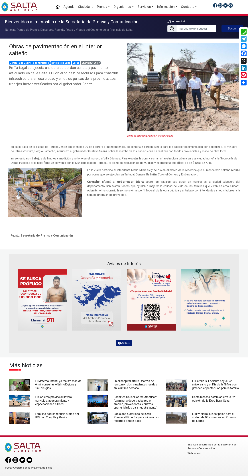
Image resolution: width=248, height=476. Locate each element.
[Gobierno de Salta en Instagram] (220, 5)
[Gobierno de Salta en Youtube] (230, 5)
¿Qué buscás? (176, 21)
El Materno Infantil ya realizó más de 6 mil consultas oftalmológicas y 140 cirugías (58, 384)
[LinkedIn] (243, 68)
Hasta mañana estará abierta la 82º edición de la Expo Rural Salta (214, 398)
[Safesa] (205, 300)
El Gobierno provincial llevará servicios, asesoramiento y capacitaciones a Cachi (53, 400)
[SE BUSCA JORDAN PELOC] (42, 300)
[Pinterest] (243, 75)
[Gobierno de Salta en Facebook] (215, 5)
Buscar (232, 28)
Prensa (102, 7)
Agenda (69, 7)
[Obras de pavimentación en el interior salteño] (183, 87)
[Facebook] (243, 53)
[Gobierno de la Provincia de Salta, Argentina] (19, 6)
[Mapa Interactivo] (96, 300)
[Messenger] (243, 46)
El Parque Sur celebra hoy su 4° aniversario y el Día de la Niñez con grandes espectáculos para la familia (215, 384)
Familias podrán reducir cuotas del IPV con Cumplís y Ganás (57, 415)
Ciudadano (85, 7)
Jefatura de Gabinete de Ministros (29, 63)
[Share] (243, 82)
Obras (76, 63)
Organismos (122, 7)
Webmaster (194, 453)
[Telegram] (243, 39)
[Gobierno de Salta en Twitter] (225, 5)
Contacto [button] (187, 7)
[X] (243, 60)
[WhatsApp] (243, 31)
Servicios (144, 7)
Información (166, 7)
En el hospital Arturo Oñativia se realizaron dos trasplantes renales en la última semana (135, 384)
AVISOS (125, 342)
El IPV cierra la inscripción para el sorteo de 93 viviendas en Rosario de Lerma (214, 417)
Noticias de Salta (60, 63)
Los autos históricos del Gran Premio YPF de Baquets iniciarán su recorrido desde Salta (136, 417)
